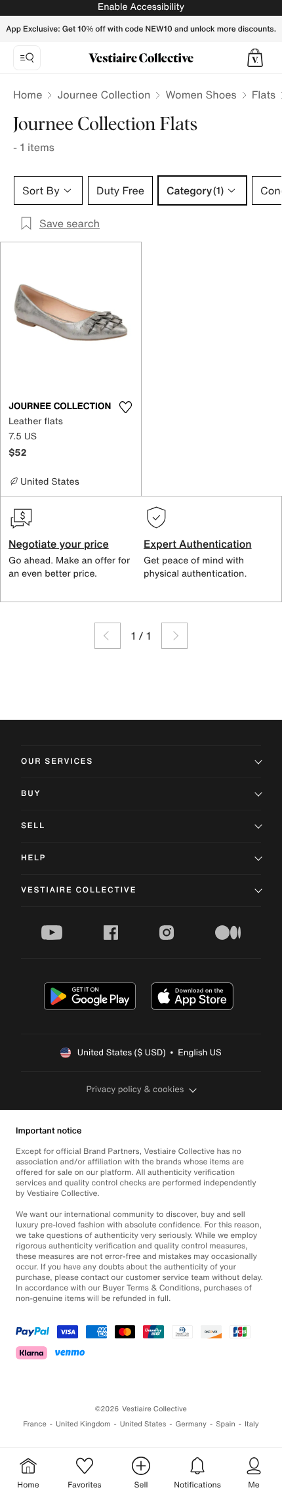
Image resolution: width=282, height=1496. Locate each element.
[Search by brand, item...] (27, 57)
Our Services (57, 761)
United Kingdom (83, 1424)
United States (143, 1424)
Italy (252, 1424)
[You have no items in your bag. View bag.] (255, 58)
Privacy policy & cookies (135, 1089)
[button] (255, 58)
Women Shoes (200, 94)
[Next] (174, 636)
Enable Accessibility (141, 7)
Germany (191, 1424)
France (35, 1424)
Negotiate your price (59, 544)
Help (33, 858)
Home (27, 94)
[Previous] (107, 636)
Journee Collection (103, 94)
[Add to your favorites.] (125, 407)
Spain (225, 1424)
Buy (31, 793)
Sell (33, 825)
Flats (264, 94)
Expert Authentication (198, 544)
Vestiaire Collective (78, 890)
